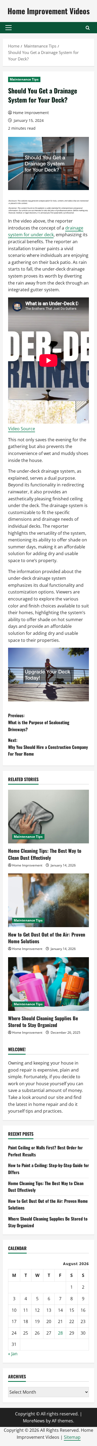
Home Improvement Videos (49, 10)
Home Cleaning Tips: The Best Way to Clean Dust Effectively (44, 854)
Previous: (38, 722)
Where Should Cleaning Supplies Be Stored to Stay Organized (43, 1021)
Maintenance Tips (24, 79)
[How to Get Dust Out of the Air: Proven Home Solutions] (48, 900)
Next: (48, 747)
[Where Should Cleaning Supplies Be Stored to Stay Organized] (48, 984)
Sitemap (72, 1437)
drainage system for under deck (45, 231)
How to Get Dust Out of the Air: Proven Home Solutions (46, 938)
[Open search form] (88, 28)
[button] (8, 27)
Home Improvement (31, 112)
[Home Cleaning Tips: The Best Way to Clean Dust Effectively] (48, 816)
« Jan (13, 1354)
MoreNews (34, 1421)
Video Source (21, 429)
